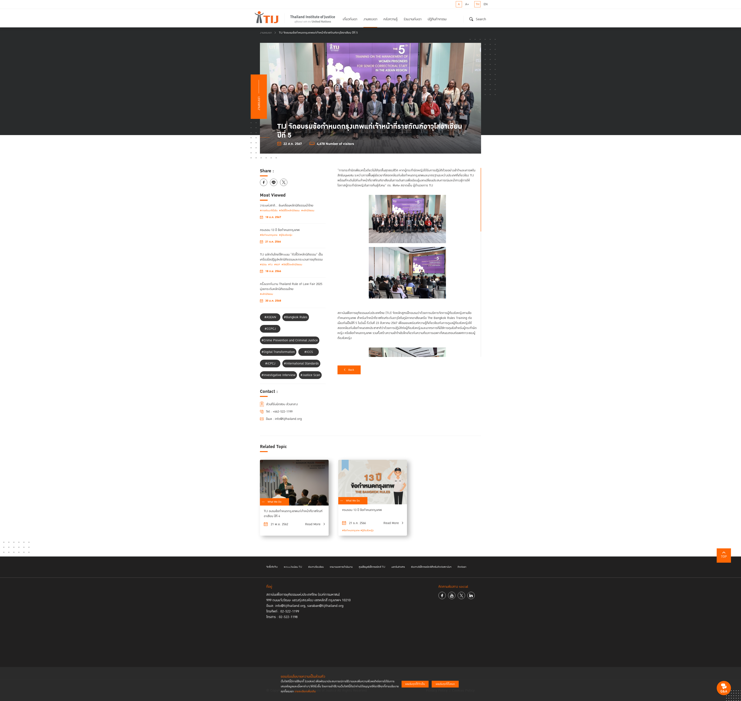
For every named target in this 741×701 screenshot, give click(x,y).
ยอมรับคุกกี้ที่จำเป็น (415, 684)
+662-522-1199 (283, 411)
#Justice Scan (310, 375)
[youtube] (451, 595)
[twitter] (461, 595)
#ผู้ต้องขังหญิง (285, 235)
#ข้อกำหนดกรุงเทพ (268, 235)
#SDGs (263, 264)
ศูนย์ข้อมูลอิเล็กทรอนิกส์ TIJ (372, 567)
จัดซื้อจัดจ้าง (272, 567)
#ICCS (308, 351)
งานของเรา (370, 19)
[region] (409, 262)
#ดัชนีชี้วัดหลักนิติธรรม (289, 210)
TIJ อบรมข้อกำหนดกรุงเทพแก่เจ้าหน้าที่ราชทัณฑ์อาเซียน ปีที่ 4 (293, 514)
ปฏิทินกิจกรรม (437, 19)
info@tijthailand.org (288, 418)
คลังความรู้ (390, 19)
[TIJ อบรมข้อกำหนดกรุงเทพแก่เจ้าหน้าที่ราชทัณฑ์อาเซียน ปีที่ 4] (294, 483)
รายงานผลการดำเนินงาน (341, 567)
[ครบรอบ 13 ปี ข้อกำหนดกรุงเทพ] (372, 482)
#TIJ (270, 264)
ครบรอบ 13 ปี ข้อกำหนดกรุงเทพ (280, 230)
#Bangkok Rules (295, 317)
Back (351, 370)
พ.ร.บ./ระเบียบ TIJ (293, 567)
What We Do (274, 502)
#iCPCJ (270, 363)
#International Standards (301, 363)
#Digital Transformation (278, 351)
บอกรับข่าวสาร (398, 567)
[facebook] (442, 595)
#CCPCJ (270, 328)
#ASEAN (270, 317)
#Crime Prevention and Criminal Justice (289, 340)
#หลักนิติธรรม (307, 210)
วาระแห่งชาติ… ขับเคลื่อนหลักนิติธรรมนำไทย (286, 205)
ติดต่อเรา (462, 567)
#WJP (277, 264)
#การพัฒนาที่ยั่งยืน (268, 210)
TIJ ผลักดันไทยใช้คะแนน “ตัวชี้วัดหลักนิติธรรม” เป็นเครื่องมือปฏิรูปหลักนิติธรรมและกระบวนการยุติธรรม (291, 257)
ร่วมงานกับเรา (412, 19)
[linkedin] (471, 595)
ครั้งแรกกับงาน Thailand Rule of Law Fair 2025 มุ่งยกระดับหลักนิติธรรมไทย (291, 287)
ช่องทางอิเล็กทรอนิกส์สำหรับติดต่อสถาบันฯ (431, 567)
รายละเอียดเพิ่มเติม (305, 691)
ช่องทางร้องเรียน (316, 567)
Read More (313, 524)
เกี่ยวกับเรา (350, 19)
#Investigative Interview (278, 375)
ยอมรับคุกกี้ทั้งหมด (445, 684)
